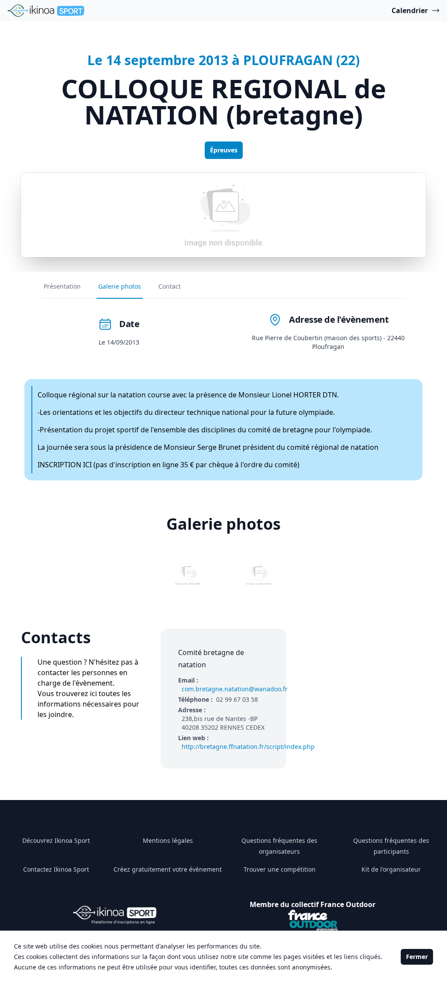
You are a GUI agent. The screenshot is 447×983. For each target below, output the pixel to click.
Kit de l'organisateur (391, 869)
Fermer (417, 956)
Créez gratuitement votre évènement (167, 869)
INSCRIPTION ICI (65, 464)
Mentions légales (168, 840)
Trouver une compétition (280, 869)
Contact (169, 286)
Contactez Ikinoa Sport (56, 869)
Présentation (62, 286)
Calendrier (410, 10)
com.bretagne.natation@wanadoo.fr (235, 689)
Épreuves (223, 150)
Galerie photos (119, 286)
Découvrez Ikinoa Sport (56, 840)
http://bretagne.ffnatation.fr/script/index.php (248, 746)
